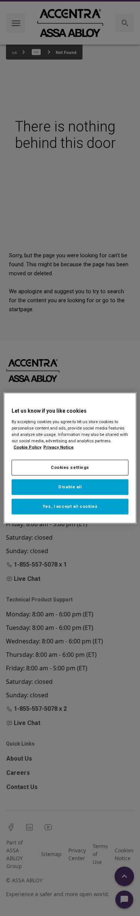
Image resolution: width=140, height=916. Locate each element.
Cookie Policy (27, 447)
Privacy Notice (58, 447)
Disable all (69, 486)
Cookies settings (70, 467)
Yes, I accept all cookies (70, 506)
